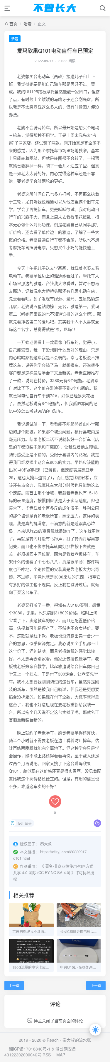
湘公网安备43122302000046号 (40, 1052)
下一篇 (96, 985)
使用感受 (25, 823)
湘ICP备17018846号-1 (29, 1049)
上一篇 (14, 985)
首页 (13, 23)
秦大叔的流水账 (76, 1040)
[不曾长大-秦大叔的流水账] (55, 8)
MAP (60, 1055)
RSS (47, 1055)
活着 (27, 23)
